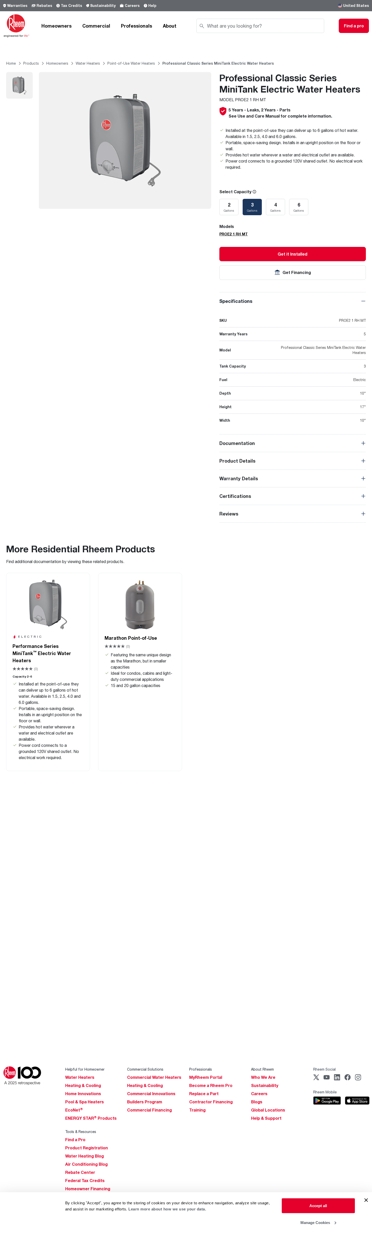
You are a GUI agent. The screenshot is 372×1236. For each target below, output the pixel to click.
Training (197, 1110)
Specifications (235, 301)
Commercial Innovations (151, 1093)
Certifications (235, 496)
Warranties (17, 5)
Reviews (228, 514)
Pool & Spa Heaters (84, 1101)
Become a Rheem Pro (210, 1085)
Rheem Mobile (325, 1092)
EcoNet (74, 1110)
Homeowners (56, 26)
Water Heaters (79, 1077)
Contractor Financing (211, 1101)
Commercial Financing (149, 1110)
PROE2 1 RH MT (233, 234)
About (169, 26)
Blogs (256, 1101)
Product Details (237, 461)
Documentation (237, 443)
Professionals (136, 26)
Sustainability (103, 5)
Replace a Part (204, 1093)
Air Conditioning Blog (86, 1164)
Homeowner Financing (87, 1188)
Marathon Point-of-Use (131, 638)
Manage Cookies (315, 1222)
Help (152, 5)
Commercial (96, 26)
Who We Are (263, 1077)
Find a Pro (75, 1139)
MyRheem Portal (205, 1077)
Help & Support (266, 1118)
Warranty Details (238, 478)
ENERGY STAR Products (91, 1118)
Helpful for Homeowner (85, 1069)
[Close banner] (366, 1200)
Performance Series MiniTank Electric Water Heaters (42, 653)
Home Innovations (83, 1093)
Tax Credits (71, 5)
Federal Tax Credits (85, 1180)
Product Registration (86, 1147)
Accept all (318, 1206)
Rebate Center (80, 1172)
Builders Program (144, 1101)
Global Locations (268, 1110)
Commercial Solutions (145, 1069)
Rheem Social (324, 1069)
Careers (132, 5)
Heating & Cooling (83, 1085)
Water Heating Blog (84, 1156)
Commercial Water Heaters (154, 1077)
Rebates (44, 5)
